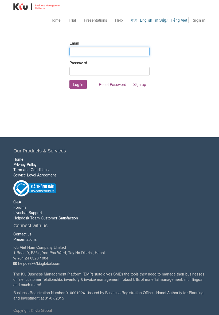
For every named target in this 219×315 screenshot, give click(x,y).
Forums (19, 207)
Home (18, 159)
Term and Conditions (31, 169)
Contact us (22, 234)
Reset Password (112, 84)
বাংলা (134, 20)
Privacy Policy (25, 164)
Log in (78, 84)
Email (74, 43)
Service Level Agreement (34, 175)
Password (78, 62)
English (146, 20)
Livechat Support (27, 212)
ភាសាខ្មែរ (161, 20)
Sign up (139, 84)
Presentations (25, 239)
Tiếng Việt (178, 20)
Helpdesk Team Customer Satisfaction (45, 217)
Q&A (17, 201)
